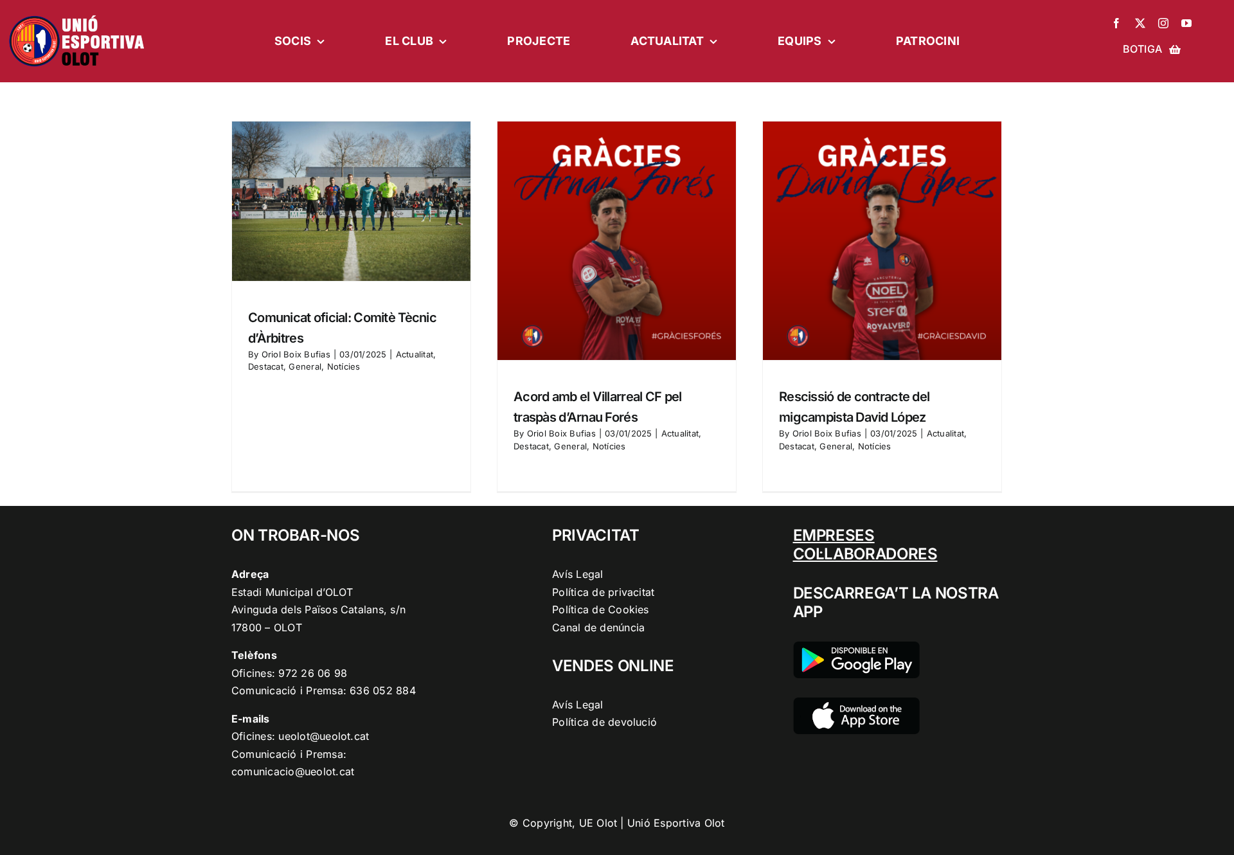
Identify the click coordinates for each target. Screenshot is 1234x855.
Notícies (344, 366)
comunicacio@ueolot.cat (292, 771)
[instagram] (1163, 23)
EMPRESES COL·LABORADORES (865, 544)
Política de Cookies (600, 609)
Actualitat (414, 354)
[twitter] (1140, 23)
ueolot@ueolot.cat (323, 736)
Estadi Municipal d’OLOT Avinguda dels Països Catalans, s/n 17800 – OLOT (318, 610)
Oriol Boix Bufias (296, 354)
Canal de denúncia (598, 627)
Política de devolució (604, 722)
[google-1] (856, 646)
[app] (856, 702)
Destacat (265, 366)
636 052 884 (383, 690)
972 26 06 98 (312, 673)
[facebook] (1116, 23)
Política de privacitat (603, 592)
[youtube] (1186, 23)
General (305, 366)
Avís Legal (577, 574)
